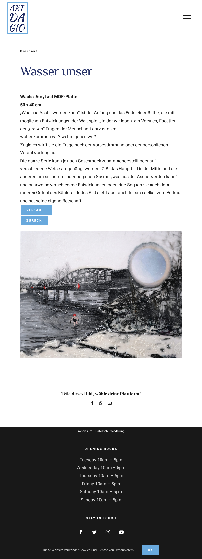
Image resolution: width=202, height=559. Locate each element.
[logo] (17, 4)
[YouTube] (121, 532)
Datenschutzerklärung (110, 431)
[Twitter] (94, 532)
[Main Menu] (188, 18)
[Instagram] (107, 532)
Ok (150, 550)
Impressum (84, 431)
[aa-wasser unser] (101, 232)
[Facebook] (80, 532)
